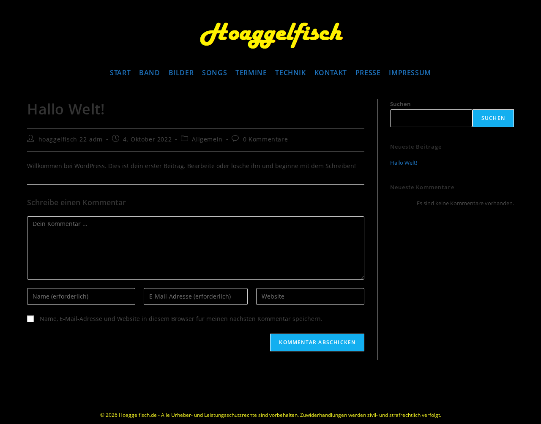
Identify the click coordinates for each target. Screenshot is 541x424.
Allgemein (207, 139)
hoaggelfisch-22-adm (70, 139)
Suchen (400, 104)
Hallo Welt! (403, 162)
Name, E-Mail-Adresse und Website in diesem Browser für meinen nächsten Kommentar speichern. (181, 319)
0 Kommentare (265, 139)
